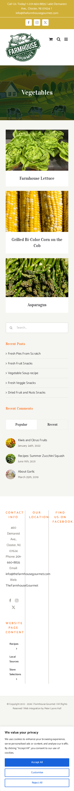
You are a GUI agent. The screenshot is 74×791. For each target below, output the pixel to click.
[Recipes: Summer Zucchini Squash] (11, 456)
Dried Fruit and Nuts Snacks (26, 392)
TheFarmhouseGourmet (22, 585)
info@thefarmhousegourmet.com (37, 13)
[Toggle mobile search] (59, 39)
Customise (37, 772)
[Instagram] (16, 600)
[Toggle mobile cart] (51, 39)
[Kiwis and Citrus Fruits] (11, 441)
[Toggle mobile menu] (66, 39)
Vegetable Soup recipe (23, 373)
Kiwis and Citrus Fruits (32, 440)
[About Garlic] (11, 472)
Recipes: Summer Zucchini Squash (41, 456)
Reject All (37, 783)
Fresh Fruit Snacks (20, 363)
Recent (52, 424)
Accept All (37, 762)
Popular (21, 424)
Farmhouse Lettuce (37, 146)
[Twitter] (13, 607)
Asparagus (37, 274)
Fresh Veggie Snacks (22, 383)
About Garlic (26, 471)
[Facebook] (10, 600)
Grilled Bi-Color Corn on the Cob (37, 208)
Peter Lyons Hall (52, 708)
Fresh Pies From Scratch (24, 353)
